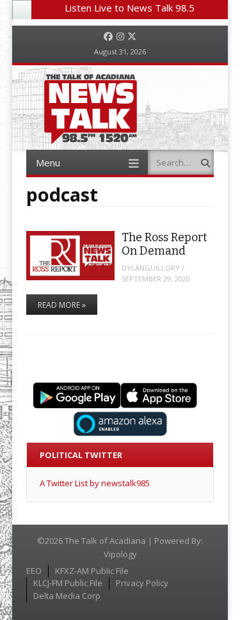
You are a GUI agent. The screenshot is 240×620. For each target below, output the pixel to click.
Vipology (120, 554)
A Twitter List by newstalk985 (95, 483)
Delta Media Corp (66, 595)
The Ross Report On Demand (164, 244)
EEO (34, 570)
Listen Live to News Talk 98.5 (130, 7)
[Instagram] (120, 37)
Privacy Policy (142, 583)
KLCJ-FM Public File (67, 583)
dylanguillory (151, 268)
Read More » (62, 304)
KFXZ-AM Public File (92, 570)
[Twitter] (131, 37)
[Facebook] (108, 37)
